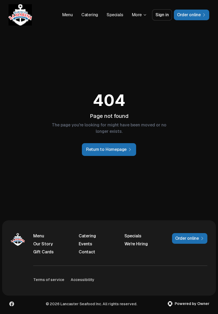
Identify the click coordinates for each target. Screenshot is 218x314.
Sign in (162, 15)
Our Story (43, 244)
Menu (67, 15)
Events (85, 244)
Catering (89, 15)
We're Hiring (136, 244)
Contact (87, 252)
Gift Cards (43, 252)
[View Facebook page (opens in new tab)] (12, 304)
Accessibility (82, 279)
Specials (115, 15)
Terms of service (48, 279)
